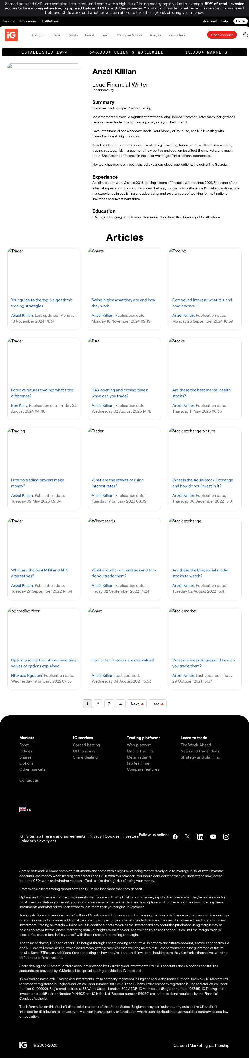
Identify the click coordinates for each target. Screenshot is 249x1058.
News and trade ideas (200, 751)
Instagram (227, 837)
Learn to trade (194, 737)
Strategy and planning (200, 757)
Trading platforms (143, 737)
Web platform (139, 744)
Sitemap (33, 836)
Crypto (73, 35)
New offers (176, 35)
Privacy (95, 836)
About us (37, 35)
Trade (56, 35)
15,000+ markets (206, 52)
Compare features (143, 769)
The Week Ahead (196, 744)
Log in (240, 21)
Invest (89, 35)
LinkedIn (201, 837)
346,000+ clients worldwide (126, 52)
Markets (26, 737)
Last (155, 703)
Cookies (112, 836)
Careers (180, 1045)
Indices (25, 751)
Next (135, 703)
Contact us (29, 780)
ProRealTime (138, 763)
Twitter (188, 837)
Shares (25, 757)
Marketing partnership (210, 1045)
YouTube (214, 837)
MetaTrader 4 (139, 757)
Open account (222, 35)
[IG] (11, 35)
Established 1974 (44, 52)
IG (21, 836)
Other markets (32, 769)
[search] (245, 35)
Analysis (155, 35)
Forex (24, 744)
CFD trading (84, 751)
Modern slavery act (38, 840)
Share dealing (85, 757)
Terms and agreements (64, 836)
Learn (105, 35)
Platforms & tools (129, 35)
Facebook (175, 837)
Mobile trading (140, 751)
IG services (83, 737)
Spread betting (86, 744)
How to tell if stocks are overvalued (123, 660)
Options (26, 763)
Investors (130, 836)
